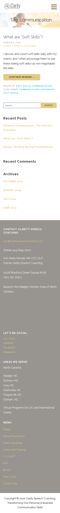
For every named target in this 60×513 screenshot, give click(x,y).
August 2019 (12, 190)
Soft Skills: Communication (34, 86)
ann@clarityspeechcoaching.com (23, 241)
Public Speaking (12, 442)
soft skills (10, 93)
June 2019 (9, 207)
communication (29, 89)
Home (6, 429)
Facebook (9, 347)
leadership (47, 89)
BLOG (6, 470)
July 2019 (9, 198)
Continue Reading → (22, 77)
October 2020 (13, 181)
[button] (55, 6)
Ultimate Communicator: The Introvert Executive (27, 128)
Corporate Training (14, 449)
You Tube (8, 338)
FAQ (5, 463)
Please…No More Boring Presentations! (28, 146)
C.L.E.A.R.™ (9, 456)
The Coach (9, 476)
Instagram (9, 352)
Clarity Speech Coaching (19, 46)
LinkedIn (8, 343)
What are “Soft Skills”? (23, 36)
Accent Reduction (14, 436)
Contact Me (10, 483)
